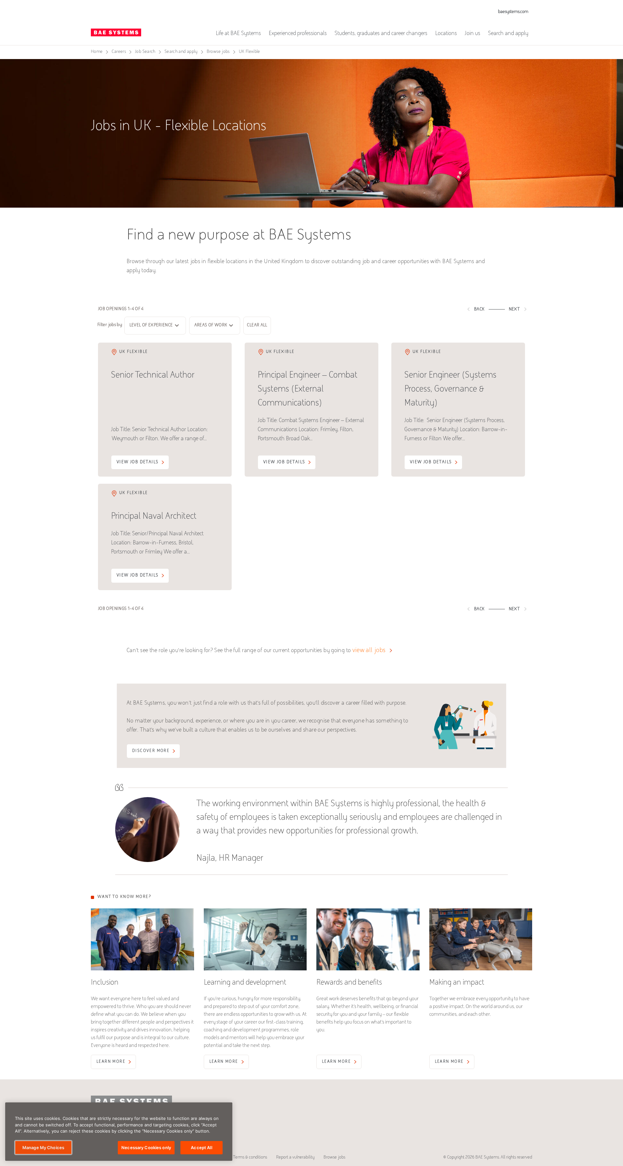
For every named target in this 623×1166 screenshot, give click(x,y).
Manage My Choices (43, 1147)
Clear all (257, 325)
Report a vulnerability (295, 1157)
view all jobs (369, 650)
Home (97, 52)
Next (519, 309)
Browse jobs (218, 52)
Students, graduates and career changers (381, 34)
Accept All (201, 1147)
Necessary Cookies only (146, 1147)
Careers (119, 52)
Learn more (110, 1062)
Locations (446, 34)
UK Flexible (249, 52)
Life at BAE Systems (238, 34)
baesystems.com (513, 12)
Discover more (150, 751)
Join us (472, 34)
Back (474, 309)
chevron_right (525, 309)
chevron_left (468, 309)
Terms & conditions (250, 1157)
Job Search (145, 52)
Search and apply (508, 34)
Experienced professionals (298, 34)
